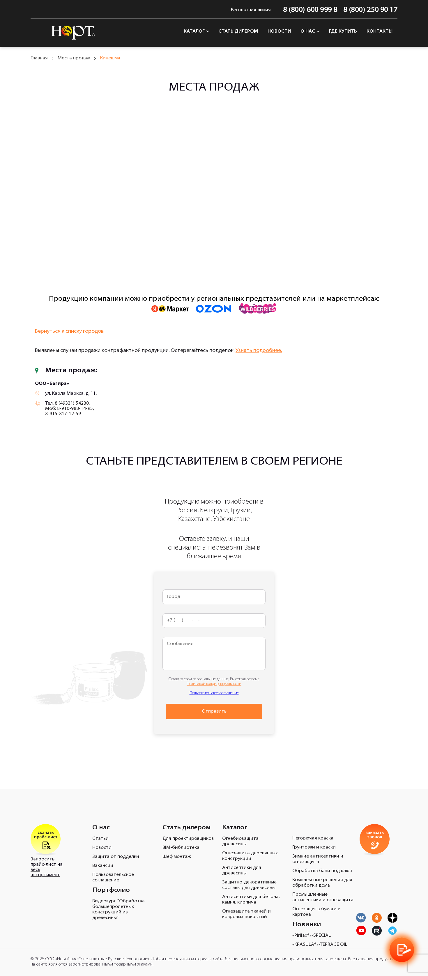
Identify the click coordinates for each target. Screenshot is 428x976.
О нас (308, 31)
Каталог (195, 31)
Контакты (380, 31)
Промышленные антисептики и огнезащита (322, 897)
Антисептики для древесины (241, 870)
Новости (279, 31)
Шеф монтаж (176, 856)
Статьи (100, 838)
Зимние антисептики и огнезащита (317, 859)
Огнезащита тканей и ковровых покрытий (246, 914)
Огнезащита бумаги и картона (316, 912)
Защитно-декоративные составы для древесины (249, 885)
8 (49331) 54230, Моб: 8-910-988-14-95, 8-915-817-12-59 (69, 408)
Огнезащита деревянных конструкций (250, 856)
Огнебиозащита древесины (240, 841)
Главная (39, 58)
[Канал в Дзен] (392, 917)
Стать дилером (238, 31)
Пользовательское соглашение (214, 693)
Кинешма (110, 58)
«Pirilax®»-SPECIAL (311, 935)
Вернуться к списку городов (69, 331)
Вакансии (102, 865)
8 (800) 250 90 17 (370, 10)
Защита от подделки (115, 856)
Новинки (306, 924)
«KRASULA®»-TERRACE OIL (319, 944)
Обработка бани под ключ (322, 871)
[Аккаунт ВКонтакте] (361, 917)
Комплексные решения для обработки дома (322, 883)
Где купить (343, 31)
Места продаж (74, 58)
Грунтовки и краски (314, 847)
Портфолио (111, 890)
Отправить (214, 711)
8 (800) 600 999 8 (310, 10)
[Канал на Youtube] (376, 917)
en (34, 10)
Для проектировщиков (188, 838)
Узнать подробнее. (259, 350)
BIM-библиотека (180, 847)
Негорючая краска (312, 838)
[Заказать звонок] (401, 949)
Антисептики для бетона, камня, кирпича (251, 899)
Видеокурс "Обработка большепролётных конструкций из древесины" (118, 909)
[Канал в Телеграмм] (392, 930)
